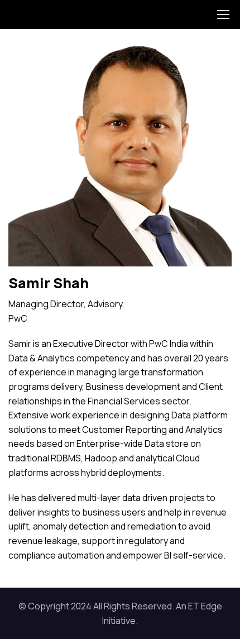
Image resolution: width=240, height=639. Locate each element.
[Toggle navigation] (222, 14)
